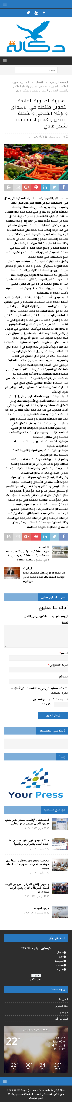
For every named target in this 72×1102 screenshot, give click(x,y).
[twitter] (28, 13)
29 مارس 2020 (39, 828)
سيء (60, 969)
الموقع (63, 676)
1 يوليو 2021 (40, 872)
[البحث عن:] (36, 70)
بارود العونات (41, 908)
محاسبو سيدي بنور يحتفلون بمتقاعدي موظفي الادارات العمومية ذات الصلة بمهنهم (27, 863)
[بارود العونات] (60, 912)
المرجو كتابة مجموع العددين (50, 699)
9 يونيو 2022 (40, 848)
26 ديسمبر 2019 (38, 912)
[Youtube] (36, 13)
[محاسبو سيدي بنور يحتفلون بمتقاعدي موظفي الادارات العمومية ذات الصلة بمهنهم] (60, 865)
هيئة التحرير (61, 1006)
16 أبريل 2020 (57, 136)
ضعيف (59, 965)
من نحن (64, 1012)
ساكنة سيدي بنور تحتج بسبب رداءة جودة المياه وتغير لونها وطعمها (29, 841)
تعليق (64, 622)
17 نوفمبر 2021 (39, 896)
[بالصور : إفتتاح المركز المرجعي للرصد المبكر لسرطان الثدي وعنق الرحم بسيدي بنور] (60, 888)
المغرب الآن (61, 1018)
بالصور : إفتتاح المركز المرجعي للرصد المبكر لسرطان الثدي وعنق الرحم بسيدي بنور (27, 887)
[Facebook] (43, 13)
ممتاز (60, 952)
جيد (61, 956)
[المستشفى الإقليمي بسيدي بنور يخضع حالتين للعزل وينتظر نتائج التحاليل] (60, 824)
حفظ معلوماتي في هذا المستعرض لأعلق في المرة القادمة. (38, 691)
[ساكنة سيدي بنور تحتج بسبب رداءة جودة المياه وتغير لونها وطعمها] (60, 844)
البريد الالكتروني (58, 665)
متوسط (59, 960)
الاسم (64, 653)
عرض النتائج (36, 979)
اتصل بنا (63, 999)
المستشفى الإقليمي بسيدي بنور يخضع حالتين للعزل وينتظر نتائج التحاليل (27, 821)
